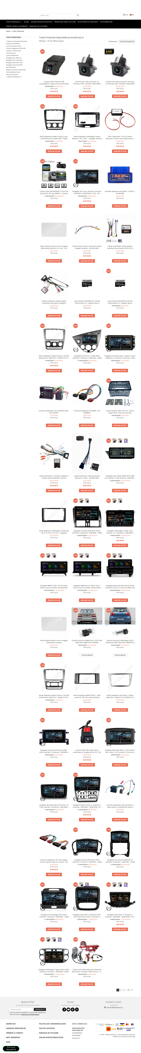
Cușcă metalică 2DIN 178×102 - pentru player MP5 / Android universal (120, 412)
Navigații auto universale (14, 60)
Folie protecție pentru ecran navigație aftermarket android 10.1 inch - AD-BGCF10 (54, 247)
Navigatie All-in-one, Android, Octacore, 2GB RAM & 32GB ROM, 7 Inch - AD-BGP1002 (87, 192)
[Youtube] (68, 1009)
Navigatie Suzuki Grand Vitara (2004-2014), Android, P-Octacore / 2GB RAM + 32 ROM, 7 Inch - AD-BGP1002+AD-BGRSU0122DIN (54, 751)
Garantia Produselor (16, 1028)
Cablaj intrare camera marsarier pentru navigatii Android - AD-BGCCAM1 (87, 247)
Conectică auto (11, 53)
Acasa (26, 22)
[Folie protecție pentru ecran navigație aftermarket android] (54, 623)
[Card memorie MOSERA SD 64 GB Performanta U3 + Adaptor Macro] (120, 283)
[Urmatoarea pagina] (131, 990)
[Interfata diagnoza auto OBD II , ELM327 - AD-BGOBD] (120, 173)
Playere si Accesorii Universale (15, 70)
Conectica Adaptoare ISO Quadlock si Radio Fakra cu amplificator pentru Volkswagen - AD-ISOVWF (120, 806)
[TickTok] (73, 1009)
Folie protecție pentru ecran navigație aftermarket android (54, 641)
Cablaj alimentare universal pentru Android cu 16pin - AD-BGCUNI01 (87, 477)
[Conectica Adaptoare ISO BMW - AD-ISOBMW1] (87, 393)
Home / (9, 31)
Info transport (13, 1037)
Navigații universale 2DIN (14, 65)
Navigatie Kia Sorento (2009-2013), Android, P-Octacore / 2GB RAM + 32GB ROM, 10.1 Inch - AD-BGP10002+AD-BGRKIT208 (120, 861)
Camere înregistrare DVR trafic (16, 48)
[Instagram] (77, 1009)
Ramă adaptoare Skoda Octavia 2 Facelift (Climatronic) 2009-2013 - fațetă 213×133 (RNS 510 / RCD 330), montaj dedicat (54, 696)
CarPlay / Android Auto (13, 51)
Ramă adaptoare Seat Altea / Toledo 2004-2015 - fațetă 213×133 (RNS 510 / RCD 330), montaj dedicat (120, 696)
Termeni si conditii (14, 1033)
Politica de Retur (47, 1028)
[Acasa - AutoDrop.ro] (17, 15)
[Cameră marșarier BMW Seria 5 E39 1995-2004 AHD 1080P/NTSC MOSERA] (87, 623)
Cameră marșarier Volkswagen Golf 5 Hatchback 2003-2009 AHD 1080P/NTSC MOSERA (120, 641)
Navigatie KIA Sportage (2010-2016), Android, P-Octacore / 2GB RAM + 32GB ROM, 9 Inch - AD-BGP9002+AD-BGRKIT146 (54, 916)
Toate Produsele (13, 22)
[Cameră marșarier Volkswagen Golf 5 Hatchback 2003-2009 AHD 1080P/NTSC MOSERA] (120, 623)
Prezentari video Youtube (65, 22)
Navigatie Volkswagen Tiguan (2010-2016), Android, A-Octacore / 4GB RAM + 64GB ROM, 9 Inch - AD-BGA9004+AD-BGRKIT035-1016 (54, 970)
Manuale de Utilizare (38, 26)
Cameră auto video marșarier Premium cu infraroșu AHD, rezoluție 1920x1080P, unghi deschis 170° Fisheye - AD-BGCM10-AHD (120, 83)
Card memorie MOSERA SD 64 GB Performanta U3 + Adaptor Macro (120, 302)
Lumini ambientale (12, 55)
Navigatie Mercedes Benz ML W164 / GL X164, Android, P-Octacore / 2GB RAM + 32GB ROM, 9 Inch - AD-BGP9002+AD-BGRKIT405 (54, 806)
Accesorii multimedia (13, 44)
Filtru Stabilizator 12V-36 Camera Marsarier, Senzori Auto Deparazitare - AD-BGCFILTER (120, 137)
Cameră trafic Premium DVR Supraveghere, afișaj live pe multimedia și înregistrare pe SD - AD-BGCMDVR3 (54, 83)
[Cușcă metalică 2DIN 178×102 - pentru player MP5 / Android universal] (120, 393)
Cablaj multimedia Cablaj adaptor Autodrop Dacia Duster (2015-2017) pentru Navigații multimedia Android (120, 247)
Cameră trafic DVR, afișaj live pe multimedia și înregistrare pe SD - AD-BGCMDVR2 (87, 751)
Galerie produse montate (41, 22)
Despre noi (11, 1024)
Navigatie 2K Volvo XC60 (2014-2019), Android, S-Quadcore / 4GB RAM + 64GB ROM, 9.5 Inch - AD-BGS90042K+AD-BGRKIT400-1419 (87, 532)
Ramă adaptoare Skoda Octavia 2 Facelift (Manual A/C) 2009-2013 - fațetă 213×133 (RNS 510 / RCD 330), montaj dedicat (54, 357)
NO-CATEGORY (11, 67)
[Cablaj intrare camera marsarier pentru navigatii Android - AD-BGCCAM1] (87, 228)
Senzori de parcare (12, 74)
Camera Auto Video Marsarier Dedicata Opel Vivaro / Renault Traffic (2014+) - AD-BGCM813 (87, 970)
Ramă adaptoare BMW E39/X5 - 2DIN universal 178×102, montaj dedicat (86, 696)
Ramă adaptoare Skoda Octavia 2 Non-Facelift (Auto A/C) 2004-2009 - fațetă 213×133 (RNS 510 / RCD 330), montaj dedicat (54, 137)
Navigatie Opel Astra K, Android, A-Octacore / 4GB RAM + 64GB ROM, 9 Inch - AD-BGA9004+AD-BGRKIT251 (120, 916)
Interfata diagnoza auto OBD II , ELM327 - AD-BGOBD (120, 192)
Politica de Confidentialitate (30, 1014)
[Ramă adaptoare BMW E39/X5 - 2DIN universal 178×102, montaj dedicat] (87, 677)
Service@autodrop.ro (115, 1007)
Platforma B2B (106, 22)
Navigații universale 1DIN (14, 63)
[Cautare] (78, 15)
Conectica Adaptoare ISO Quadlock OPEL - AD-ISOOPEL (54, 412)
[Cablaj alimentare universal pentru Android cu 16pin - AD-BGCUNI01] (87, 453)
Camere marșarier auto (13, 46)
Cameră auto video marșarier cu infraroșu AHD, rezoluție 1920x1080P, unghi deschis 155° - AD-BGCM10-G (87, 83)
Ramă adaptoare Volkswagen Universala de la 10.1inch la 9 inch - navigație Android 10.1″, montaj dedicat (54, 532)
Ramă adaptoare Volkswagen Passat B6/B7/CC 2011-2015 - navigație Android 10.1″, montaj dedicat (87, 137)
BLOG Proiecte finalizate (88, 22)
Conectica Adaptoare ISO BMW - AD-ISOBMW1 (87, 412)
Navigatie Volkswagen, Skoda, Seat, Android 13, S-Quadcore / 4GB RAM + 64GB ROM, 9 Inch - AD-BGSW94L (120, 532)
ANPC (8, 1042)
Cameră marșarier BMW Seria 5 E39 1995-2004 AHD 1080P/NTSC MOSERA (87, 641)
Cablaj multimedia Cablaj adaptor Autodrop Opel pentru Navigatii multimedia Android (54, 302)
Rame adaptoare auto (13, 72)
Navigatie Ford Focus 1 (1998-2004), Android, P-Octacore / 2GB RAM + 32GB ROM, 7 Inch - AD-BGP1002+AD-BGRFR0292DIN (87, 357)
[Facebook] (64, 1009)
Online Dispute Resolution (51, 1037)
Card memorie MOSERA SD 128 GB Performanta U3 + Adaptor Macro (87, 302)
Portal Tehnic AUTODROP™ (17, 26)
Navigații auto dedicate (13, 58)
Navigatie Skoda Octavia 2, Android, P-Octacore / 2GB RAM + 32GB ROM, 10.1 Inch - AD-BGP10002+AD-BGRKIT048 (87, 806)
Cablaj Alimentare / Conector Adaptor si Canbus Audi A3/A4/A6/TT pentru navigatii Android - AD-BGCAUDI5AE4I (54, 477)
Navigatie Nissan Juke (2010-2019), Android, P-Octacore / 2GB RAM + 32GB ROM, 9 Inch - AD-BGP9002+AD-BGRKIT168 (87, 861)
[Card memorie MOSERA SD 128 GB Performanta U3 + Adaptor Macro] (87, 283)
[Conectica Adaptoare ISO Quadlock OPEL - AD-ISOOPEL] (54, 393)
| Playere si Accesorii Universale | (17, 41)
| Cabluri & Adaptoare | (13, 77)
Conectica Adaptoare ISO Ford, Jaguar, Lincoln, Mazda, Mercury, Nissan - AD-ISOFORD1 (54, 861)
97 (128, 990)
